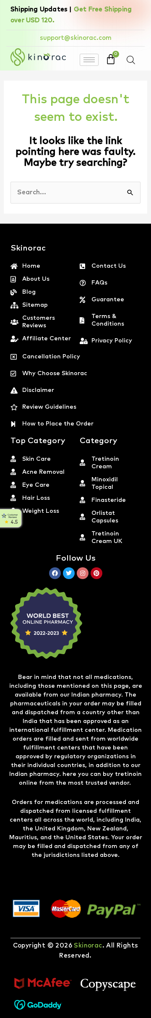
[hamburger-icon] (89, 60)
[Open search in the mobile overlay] (131, 60)
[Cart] (111, 59)
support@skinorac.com (76, 38)
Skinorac (88, 945)
